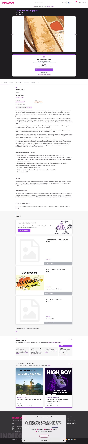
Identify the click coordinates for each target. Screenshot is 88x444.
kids (41, 102)
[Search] (36, 2)
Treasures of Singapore (27, 10)
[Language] (69, 2)
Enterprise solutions (71, 423)
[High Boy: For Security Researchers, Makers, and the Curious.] (58, 381)
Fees (68, 418)
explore (49, 365)
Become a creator (71, 421)
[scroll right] (76, 34)
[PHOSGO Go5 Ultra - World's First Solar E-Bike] (29, 381)
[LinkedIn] (21, 423)
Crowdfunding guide (57, 342)
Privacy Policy (15, 439)
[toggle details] (42, 407)
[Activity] (75, 3)
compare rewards (24, 230)
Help (49, 342)
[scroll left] (12, 34)
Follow (44, 69)
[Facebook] (13, 423)
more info (18, 97)
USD (63, 2)
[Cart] (72, 3)
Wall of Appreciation (54, 299)
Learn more (33, 355)
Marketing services (71, 420)
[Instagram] (19, 423)
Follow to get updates (64, 355)
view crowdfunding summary (44, 74)
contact (22, 97)
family (36, 102)
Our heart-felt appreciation (57, 240)
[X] (15, 423)
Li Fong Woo (20, 12)
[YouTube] (17, 423)
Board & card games (20, 102)
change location (50, 6)
